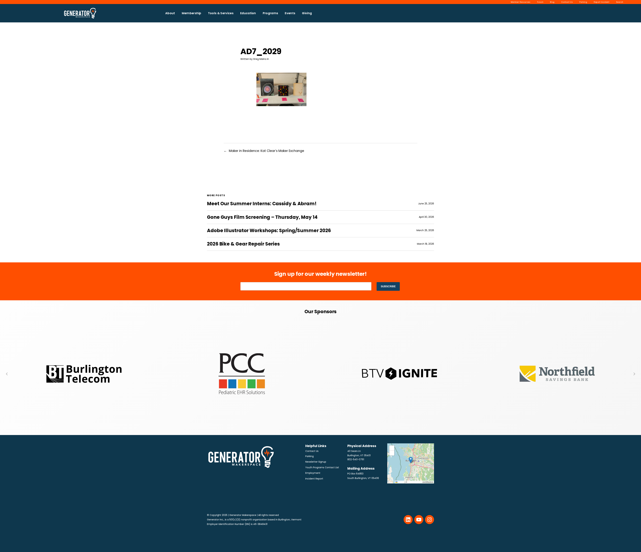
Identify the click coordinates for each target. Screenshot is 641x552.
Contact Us (311, 451)
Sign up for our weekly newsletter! (320, 274)
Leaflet (400, 481)
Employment (312, 473)
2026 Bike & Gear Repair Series (243, 244)
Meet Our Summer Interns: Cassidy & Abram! (262, 203)
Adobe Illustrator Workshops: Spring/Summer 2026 (269, 230)
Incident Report (314, 478)
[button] (6, 373)
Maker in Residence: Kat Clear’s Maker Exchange (266, 151)
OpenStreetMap (415, 481)
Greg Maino (259, 59)
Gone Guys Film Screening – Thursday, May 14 (262, 217)
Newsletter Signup (315, 461)
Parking (309, 456)
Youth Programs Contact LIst (322, 467)
